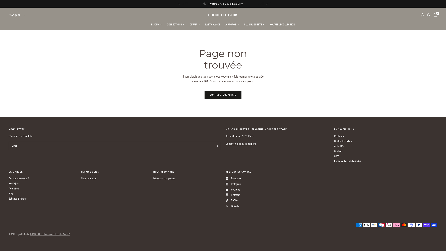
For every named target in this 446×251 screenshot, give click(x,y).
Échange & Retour (17, 198)
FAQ (11, 193)
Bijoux (155, 24)
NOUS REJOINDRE (163, 171)
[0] (434, 15)
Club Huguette (253, 24)
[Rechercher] (428, 15)
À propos (230, 24)
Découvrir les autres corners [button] (241, 143)
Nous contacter (89, 178)
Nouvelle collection (282, 24)
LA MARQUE (16, 171)
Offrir (193, 24)
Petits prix (339, 136)
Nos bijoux (14, 183)
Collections (174, 24)
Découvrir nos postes (164, 178)
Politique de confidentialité (347, 161)
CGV (336, 156)
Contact (338, 151)
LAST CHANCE (212, 24)
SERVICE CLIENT (91, 171)
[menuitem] (156, 24)
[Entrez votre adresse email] (216, 146)
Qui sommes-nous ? (19, 178)
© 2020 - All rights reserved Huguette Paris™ (50, 234)
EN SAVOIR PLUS (344, 129)
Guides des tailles (343, 141)
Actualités (339, 146)
